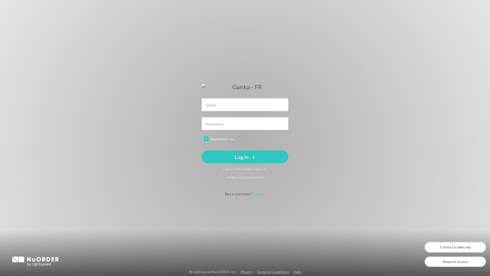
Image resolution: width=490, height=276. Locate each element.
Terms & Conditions (272, 272)
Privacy (246, 272)
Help (297, 272)
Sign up (259, 194)
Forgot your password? (245, 177)
